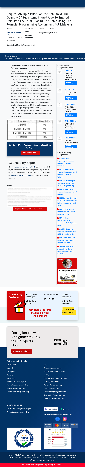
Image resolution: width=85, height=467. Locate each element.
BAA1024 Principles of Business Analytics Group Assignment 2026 (66, 211)
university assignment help (25, 167)
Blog (45, 365)
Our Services (11, 365)
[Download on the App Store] (57, 340)
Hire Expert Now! (30, 153)
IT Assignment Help (51, 382)
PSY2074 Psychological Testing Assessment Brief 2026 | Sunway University (66, 183)
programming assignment (21, 175)
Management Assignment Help (18, 392)
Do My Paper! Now (68, 311)
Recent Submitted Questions (54, 372)
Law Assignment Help (52, 388)
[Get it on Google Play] (57, 344)
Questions (15, 56)
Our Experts (11, 372)
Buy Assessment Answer (53, 368)
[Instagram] (65, 419)
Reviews (10, 375)
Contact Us (11, 378)
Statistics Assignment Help (54, 398)
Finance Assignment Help (16, 388)
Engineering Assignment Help (54, 395)
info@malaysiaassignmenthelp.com (59, 414)
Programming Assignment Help (55, 392)
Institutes (47, 375)
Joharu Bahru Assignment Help (18, 412)
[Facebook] (57, 419)
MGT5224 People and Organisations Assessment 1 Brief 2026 (67, 192)
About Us (10, 368)
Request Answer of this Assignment (30, 209)
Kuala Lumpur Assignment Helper (19, 409)
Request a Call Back (21, 351)
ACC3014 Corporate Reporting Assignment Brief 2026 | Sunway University (66, 231)
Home (7, 56)
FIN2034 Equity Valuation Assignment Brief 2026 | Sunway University (66, 240)
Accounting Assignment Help (17, 385)
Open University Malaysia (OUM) (55, 378)
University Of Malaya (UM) (16, 382)
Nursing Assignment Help (53, 385)
